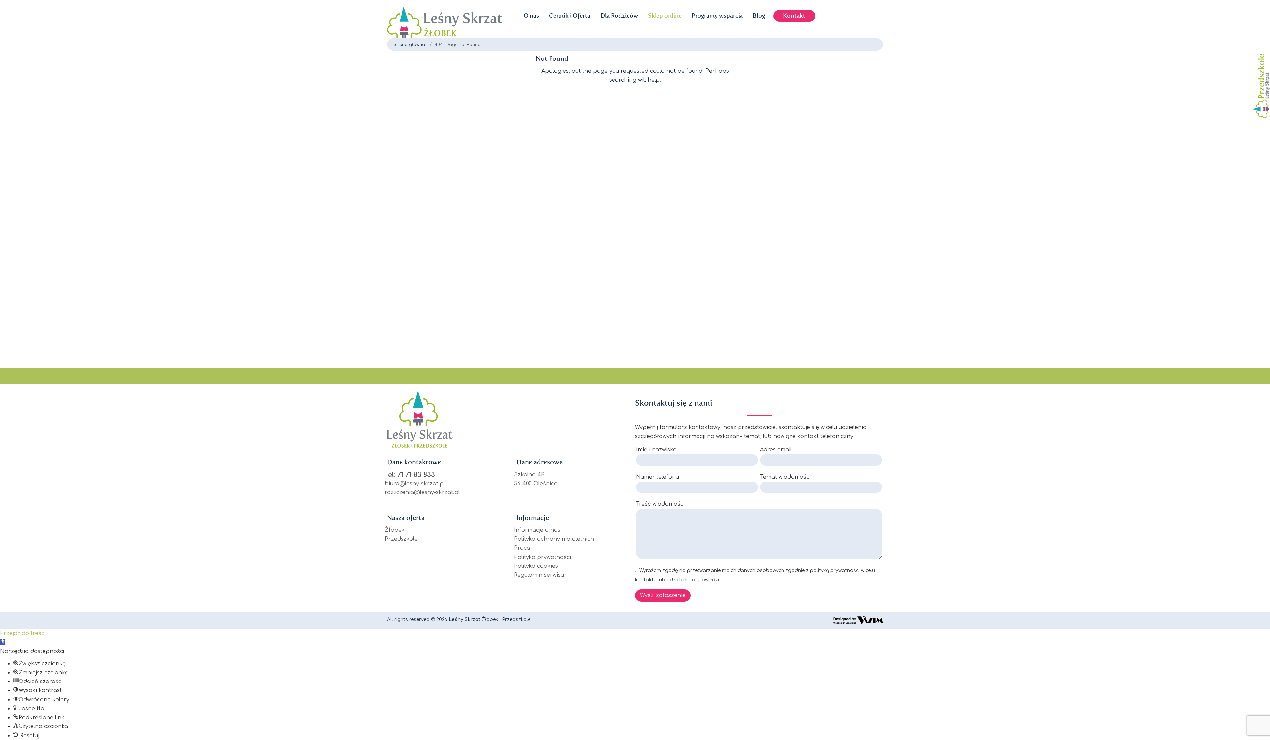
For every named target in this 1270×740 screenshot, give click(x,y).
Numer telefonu (657, 477)
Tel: (410, 475)
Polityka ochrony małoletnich (554, 539)
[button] (2, 642)
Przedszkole (401, 539)
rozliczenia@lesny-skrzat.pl (422, 492)
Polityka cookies (536, 566)
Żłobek (395, 530)
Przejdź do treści (23, 633)
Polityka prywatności (542, 557)
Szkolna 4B (529, 475)
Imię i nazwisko (656, 450)
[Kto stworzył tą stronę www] (858, 620)
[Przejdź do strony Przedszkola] (1259, 79)
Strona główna (409, 44)
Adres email (776, 450)
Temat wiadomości (785, 477)
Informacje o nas (537, 530)
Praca (522, 548)
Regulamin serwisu (539, 575)
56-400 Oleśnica (536, 484)
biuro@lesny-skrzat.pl (415, 484)
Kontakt (794, 15)
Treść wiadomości (660, 504)
